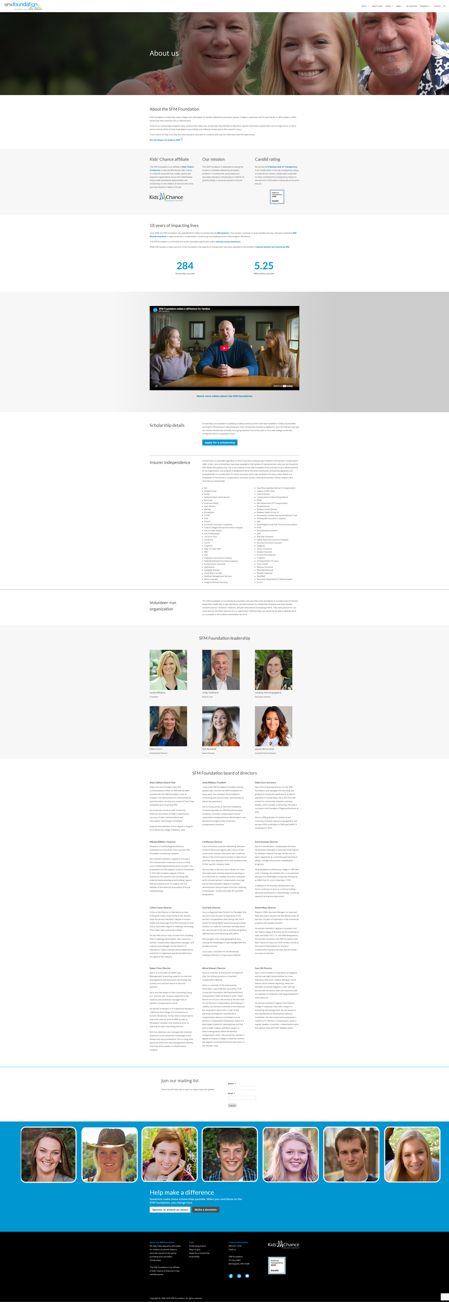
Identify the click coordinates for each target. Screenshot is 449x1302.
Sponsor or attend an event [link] (170, 1209)
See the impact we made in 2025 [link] (165, 140)
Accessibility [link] (194, 1256)
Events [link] (388, 6)
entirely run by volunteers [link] (228, 241)
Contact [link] (437, 6)
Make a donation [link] (206, 1209)
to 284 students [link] (221, 233)
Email (231, 1093)
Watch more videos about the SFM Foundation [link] (224, 396)
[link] (23, 6)
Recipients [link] (424, 6)
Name (232, 1083)
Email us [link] (232, 1249)
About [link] (364, 6)
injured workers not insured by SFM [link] (272, 247)
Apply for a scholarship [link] (220, 442)
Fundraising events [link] (197, 1246)
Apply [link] (398, 6)
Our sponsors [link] (411, 6)
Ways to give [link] (377, 6)
